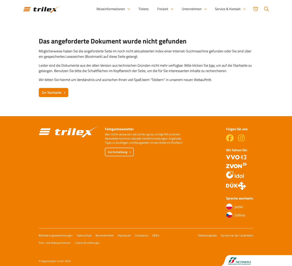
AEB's (155, 235)
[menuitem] (113, 8)
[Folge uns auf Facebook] (230, 140)
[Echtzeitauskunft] (255, 9)
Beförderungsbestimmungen (56, 235)
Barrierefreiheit (105, 235)
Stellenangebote (207, 235)
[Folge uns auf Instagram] (241, 140)
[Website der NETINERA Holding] (237, 260)
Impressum (124, 235)
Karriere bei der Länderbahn (237, 235)
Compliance (141, 235)
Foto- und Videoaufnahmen (55, 243)
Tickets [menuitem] (143, 9)
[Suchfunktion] (266, 9)
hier (212, 65)
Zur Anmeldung (117, 152)
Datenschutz (84, 235)
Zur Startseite (52, 92)
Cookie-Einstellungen (87, 243)
